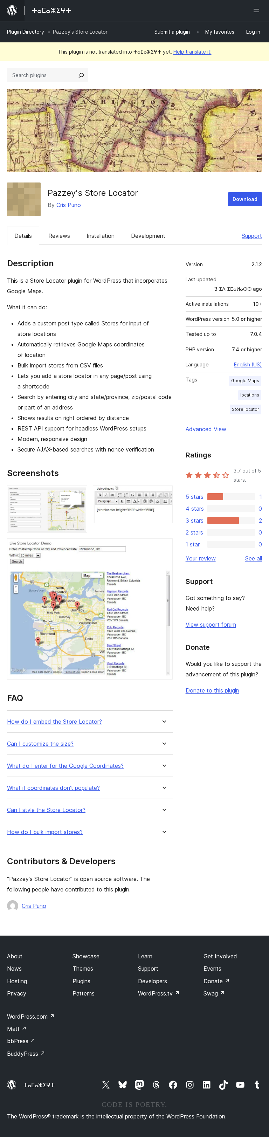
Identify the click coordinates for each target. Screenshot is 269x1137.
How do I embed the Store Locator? (54, 721)
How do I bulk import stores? (45, 832)
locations (249, 395)
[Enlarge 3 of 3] (163, 547)
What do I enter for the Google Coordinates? (65, 766)
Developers (152, 981)
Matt (17, 1028)
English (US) (248, 364)
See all (253, 558)
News (14, 968)
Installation (101, 235)
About (14, 956)
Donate (217, 981)
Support (252, 235)
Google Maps (245, 380)
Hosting (17, 981)
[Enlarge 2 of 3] (163, 494)
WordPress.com (31, 1016)
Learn (145, 956)
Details (23, 235)
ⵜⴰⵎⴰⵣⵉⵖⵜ (39, 1085)
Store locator (245, 409)
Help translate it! (192, 52)
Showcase (86, 956)
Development (148, 235)
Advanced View (206, 429)
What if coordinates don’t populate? (53, 788)
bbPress (21, 1041)
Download (245, 199)
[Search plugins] (81, 75)
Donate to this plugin (212, 690)
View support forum (211, 624)
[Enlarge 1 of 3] (77, 494)
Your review (201, 558)
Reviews (59, 235)
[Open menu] (258, 10)
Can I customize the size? (40, 743)
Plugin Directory (25, 32)
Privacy (16, 993)
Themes (83, 968)
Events (212, 968)
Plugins (81, 981)
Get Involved (220, 956)
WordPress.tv (159, 993)
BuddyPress (26, 1053)
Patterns (84, 993)
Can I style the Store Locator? (46, 810)
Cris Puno (68, 204)
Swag (214, 993)
